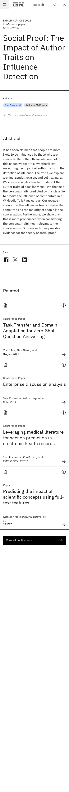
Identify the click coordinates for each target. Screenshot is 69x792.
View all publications (19, 540)
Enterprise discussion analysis (34, 384)
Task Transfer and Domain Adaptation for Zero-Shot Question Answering (30, 330)
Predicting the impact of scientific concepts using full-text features (33, 497)
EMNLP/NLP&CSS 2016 (17, 20)
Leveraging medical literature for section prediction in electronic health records (33, 437)
